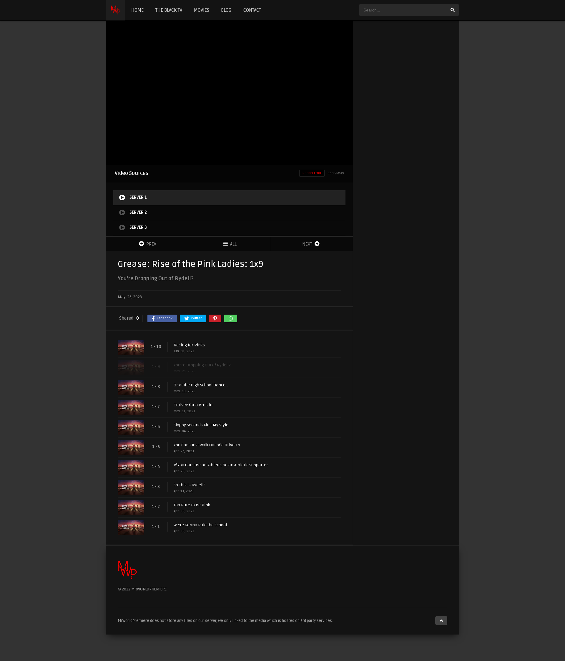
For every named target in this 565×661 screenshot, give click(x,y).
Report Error (312, 173)
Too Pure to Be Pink (192, 505)
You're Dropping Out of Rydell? (202, 365)
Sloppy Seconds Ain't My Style (201, 425)
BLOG (226, 10)
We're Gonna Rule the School (200, 525)
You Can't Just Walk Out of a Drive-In (207, 445)
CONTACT (252, 10)
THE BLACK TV (168, 10)
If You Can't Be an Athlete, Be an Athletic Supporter (221, 465)
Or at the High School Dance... (201, 385)
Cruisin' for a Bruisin (193, 405)
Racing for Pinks (189, 345)
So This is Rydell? (189, 485)
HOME (137, 10)
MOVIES (201, 10)
